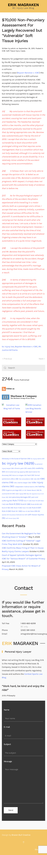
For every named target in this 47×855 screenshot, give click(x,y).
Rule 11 (18, 508)
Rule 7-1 (28, 501)
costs (31, 468)
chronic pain (20, 468)
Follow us (10, 389)
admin (13, 48)
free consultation (26, 479)
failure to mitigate (19, 475)
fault (30, 475)
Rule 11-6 (27, 508)
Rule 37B (35, 511)
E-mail (7, 727)
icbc (37, 479)
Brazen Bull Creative (21, 835)
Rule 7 (18, 500)
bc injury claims (37, 459)
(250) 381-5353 (28, 630)
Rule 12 (36, 508)
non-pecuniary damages (20, 497)
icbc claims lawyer (22, 483)
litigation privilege (14, 490)
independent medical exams (26, 487)
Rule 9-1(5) (36, 504)
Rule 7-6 (36, 501)
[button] (23, 842)
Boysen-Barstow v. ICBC (28, 73)
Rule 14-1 (17, 511)
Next (41, 359)
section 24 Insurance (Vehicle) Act (14, 515)
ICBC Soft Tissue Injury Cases (13, 51)
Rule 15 (26, 511)
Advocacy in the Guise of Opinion (16, 459)
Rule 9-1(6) (7, 508)
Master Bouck (33, 490)
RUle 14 (6, 511)
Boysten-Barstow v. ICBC (26, 346)
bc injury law (8, 346)
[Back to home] (23, 6)
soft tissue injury (12, 518)
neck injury (20, 494)
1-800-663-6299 (28, 623)
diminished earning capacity (17, 472)
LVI (24, 490)
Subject (7, 744)
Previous (8, 359)
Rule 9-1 (26, 504)
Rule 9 (14, 504)
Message (8, 761)
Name (6, 710)
